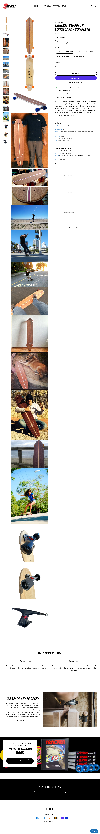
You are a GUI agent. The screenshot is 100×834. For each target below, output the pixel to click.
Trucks (57, 47)
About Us (52, 814)
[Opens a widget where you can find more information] (94, 831)
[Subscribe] (64, 792)
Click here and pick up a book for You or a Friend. (19, 761)
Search (47, 814)
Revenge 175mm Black (78, 56)
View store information (64, 93)
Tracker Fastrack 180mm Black (64, 51)
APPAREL (56, 6)
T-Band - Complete (61, 42)
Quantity (57, 62)
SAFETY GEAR (46, 6)
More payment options (76, 83)
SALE (64, 6)
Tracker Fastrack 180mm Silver (84, 51)
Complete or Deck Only (61, 37)
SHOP (36, 6)
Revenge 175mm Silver (62, 56)
